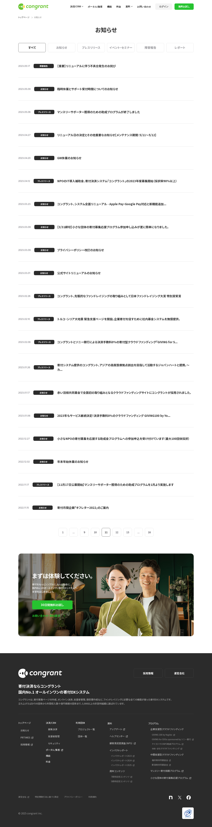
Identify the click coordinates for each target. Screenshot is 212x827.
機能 (109, 6)
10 (95, 532)
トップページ (23, 17)
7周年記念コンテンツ (120, 777)
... (74, 532)
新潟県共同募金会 (160, 765)
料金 (118, 6)
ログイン (163, 6)
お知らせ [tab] (61, 47)
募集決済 (52, 729)
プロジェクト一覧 (86, 729)
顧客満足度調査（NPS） (121, 743)
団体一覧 (82, 736)
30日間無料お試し (52, 605)
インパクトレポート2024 (121, 760)
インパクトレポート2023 (121, 756)
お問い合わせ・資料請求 (46, 616)
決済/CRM (75, 6)
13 (127, 532)
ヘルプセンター (117, 736)
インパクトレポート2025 (121, 765)
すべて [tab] (32, 47)
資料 (128, 6)
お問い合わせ (144, 6)
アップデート (116, 729)
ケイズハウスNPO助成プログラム (166, 744)
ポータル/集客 (95, 6)
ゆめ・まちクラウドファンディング (165, 748)
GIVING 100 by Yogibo (162, 735)
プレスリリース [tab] (91, 47)
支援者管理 (54, 736)
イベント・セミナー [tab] (120, 47)
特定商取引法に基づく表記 (46, 796)
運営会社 (179, 673)
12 (116, 532)
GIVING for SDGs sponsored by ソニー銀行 (171, 739)
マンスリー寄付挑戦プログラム (165, 771)
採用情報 (148, 673)
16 (149, 532)
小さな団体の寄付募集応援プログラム (169, 778)
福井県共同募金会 (160, 760)
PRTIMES (25, 737)
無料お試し (184, 6)
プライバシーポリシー (73, 796)
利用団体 (80, 722)
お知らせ (24, 730)
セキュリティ (54, 743)
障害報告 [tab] (150, 47)
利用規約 (92, 796)
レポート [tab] (180, 47)
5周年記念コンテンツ (120, 781)
